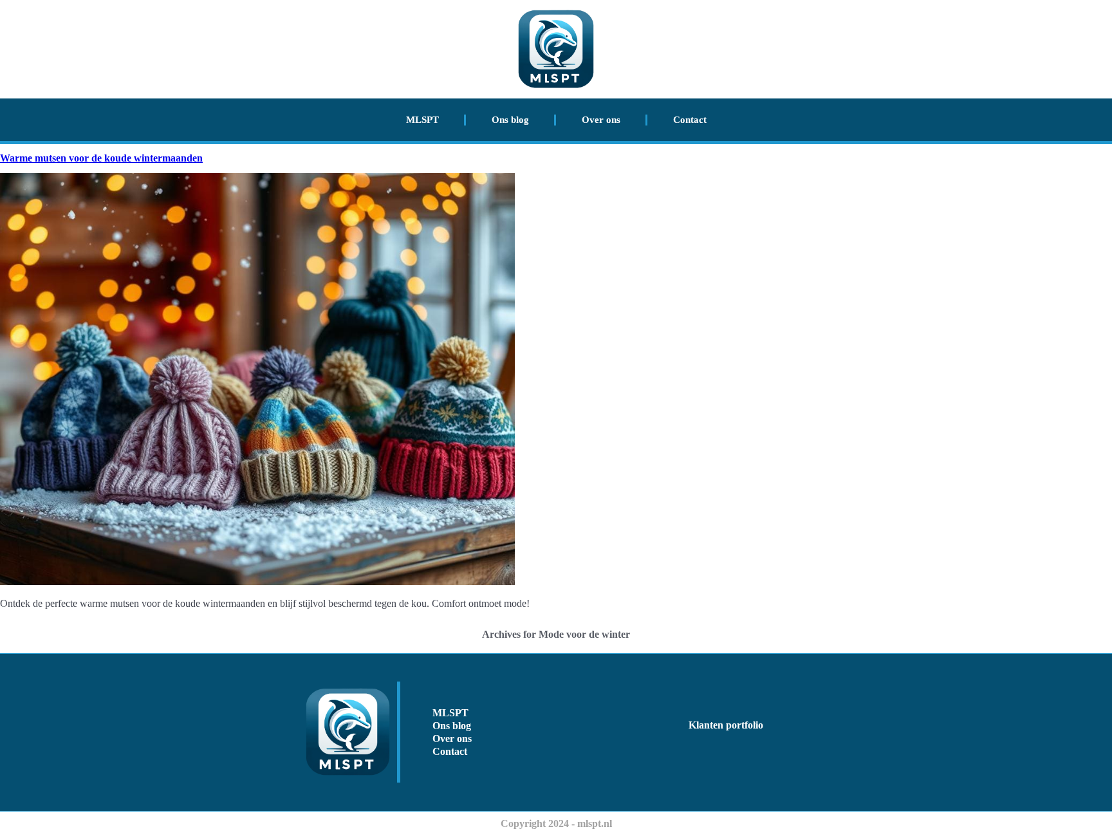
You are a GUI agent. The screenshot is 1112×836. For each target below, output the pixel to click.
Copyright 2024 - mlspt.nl (556, 823)
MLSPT (422, 120)
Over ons (601, 120)
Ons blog (510, 120)
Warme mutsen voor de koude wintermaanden (101, 158)
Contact (690, 120)
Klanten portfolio (726, 725)
